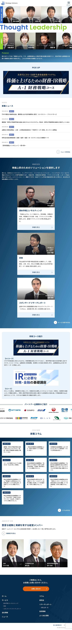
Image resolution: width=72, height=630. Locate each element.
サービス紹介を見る (64, 322)
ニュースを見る (65, 152)
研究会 (41, 600)
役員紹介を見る (11, 533)
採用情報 (42, 611)
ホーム (4, 596)
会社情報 (5, 612)
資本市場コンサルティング (10, 603)
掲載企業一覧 (44, 607)
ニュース (5, 616)
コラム (41, 596)
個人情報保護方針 (57, 625)
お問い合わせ (36, 589)
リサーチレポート (45, 604)
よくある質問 (44, 615)
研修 (4, 606)
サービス (5, 600)
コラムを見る (66, 510)
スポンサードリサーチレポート (12, 609)
